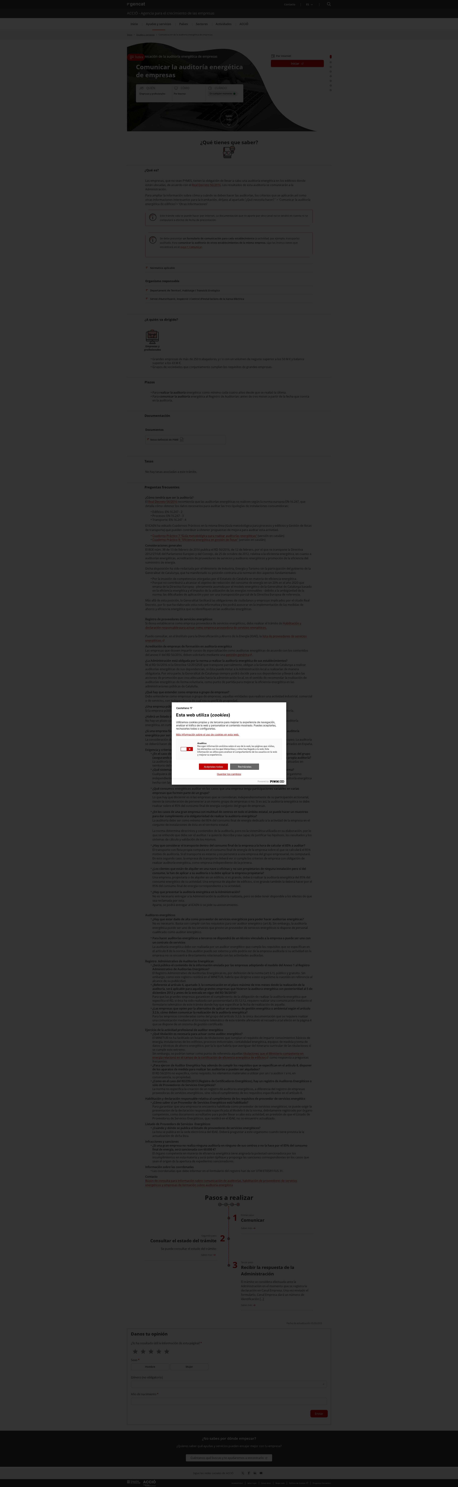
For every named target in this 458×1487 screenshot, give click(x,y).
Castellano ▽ (184, 708)
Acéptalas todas (213, 766)
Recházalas (244, 766)
